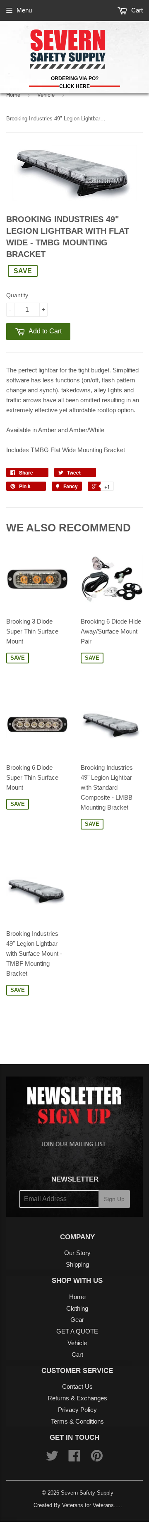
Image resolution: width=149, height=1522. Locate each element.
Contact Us (77, 1386)
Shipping (77, 1264)
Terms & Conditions (77, 1421)
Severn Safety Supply (87, 1493)
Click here (74, 86)
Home (13, 95)
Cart (136, 10)
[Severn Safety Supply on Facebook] (74, 1458)
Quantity (17, 295)
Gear (77, 1319)
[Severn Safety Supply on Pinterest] (97, 1458)
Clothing (77, 1308)
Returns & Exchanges (77, 1398)
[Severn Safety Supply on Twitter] (52, 1458)
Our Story (77, 1252)
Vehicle (46, 95)
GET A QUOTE (77, 1331)
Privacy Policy (77, 1409)
